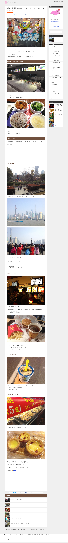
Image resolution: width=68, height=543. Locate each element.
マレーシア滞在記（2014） (56, 55)
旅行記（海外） (53, 46)
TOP (8, 534)
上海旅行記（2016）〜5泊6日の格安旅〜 (16, 499)
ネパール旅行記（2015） (56, 60)
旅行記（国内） (53, 70)
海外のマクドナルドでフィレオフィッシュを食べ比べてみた (58, 110)
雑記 (51, 98)
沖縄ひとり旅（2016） (55, 75)
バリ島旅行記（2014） (55, 51)
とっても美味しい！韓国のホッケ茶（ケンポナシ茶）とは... (58, 120)
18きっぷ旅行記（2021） (56, 79)
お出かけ (52, 86)
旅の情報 (52, 82)
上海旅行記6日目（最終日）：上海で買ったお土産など (38, 529)
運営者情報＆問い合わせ (55, 21)
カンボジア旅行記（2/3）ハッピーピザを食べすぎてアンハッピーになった (58, 105)
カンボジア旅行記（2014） (56, 48)
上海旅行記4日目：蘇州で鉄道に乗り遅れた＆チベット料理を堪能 (19, 523)
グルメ (52, 89)
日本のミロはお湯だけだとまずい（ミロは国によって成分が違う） (58, 115)
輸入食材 (53, 91)
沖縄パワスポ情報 (54, 84)
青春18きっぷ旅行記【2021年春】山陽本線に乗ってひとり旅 (58, 39)
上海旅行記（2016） (55, 64)
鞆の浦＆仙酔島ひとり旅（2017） (57, 77)
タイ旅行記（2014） (55, 53)
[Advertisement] (26, 152)
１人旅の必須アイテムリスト (55, 26)
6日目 (14, 470)
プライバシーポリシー (54, 22)
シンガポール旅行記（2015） (56, 62)
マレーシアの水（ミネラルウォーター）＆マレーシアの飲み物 (58, 124)
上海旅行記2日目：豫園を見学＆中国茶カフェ (17, 518)
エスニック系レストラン (55, 93)
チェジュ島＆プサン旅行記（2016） (56, 68)
